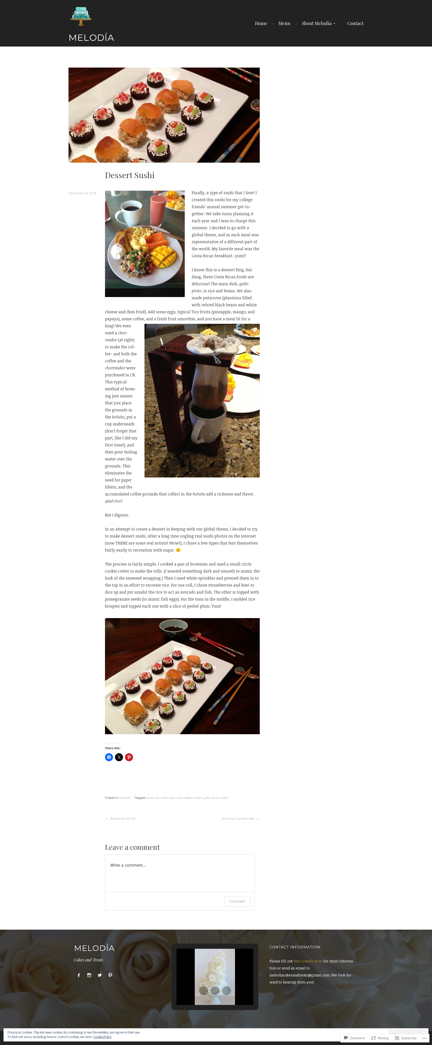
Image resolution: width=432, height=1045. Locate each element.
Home (261, 23)
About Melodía (317, 23)
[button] (203, 990)
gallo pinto (211, 798)
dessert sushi (193, 798)
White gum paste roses (238, 818)
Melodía (91, 37)
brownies (152, 798)
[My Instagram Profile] (89, 975)
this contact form (308, 961)
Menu (284, 23)
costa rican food (171, 798)
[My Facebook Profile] (79, 975)
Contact (355, 23)
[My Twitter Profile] (99, 975)
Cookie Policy (103, 1037)
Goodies (124, 798)
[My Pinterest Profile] (110, 975)
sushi (224, 798)
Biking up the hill (122, 818)
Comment (237, 901)
